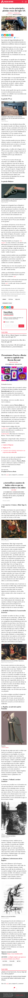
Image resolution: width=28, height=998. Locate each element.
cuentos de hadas (7, 965)
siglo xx (17, 299)
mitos (18, 961)
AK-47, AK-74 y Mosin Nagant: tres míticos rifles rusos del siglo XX (14, 336)
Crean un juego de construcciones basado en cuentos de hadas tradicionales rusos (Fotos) (13, 978)
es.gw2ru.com (5, 433)
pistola (11, 299)
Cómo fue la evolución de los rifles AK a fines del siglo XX (13, 341)
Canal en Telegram (8, 445)
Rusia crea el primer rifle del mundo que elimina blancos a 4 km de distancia (13, 346)
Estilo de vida (13, 362)
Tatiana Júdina (5, 747)
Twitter (17, 37)
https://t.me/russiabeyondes (15, 954)
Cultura (13, 490)
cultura (4, 961)
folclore (12, 961)
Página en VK (6, 448)
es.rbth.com (4, 428)
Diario (12, 321)
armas (4, 299)
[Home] (2, 2)
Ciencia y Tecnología (14, 13)
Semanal (7, 321)
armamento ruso (7, 303)
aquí (14, 276)
